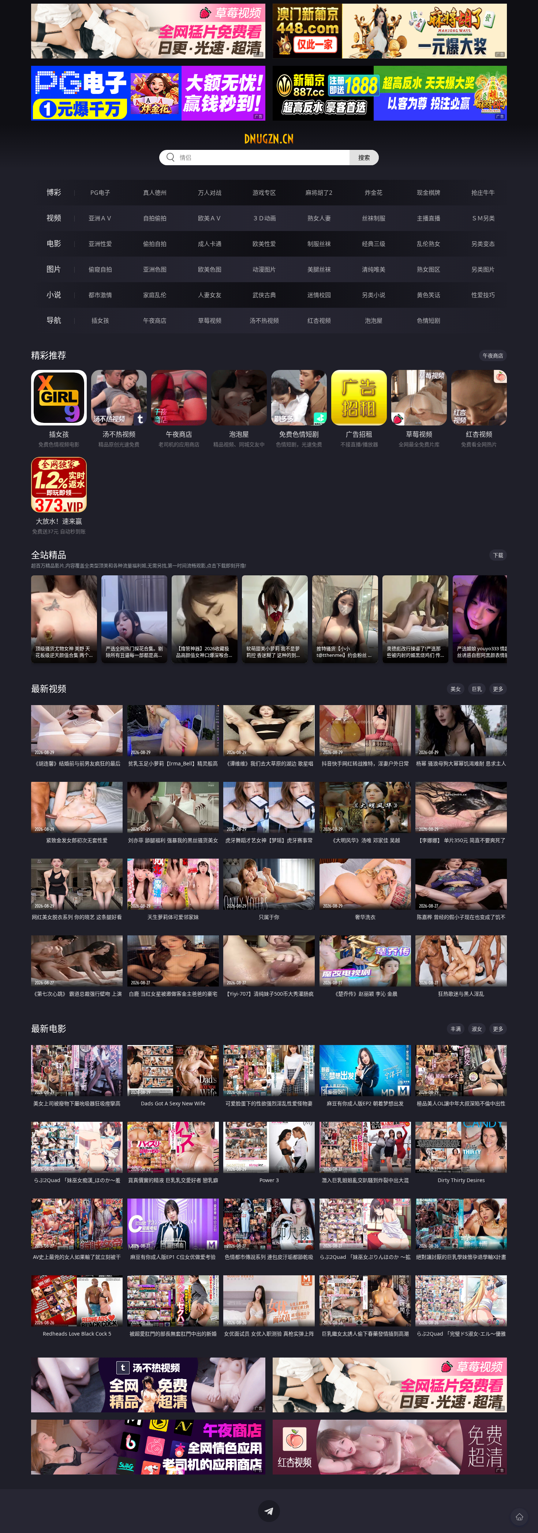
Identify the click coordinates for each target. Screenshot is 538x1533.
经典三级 (373, 244)
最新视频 (48, 688)
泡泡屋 (373, 321)
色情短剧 (428, 321)
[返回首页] (519, 1517)
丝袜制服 (373, 218)
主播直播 (428, 218)
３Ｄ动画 (264, 218)
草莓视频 (209, 321)
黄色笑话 (428, 295)
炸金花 (373, 193)
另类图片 (483, 269)
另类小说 (373, 295)
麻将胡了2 (319, 193)
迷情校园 (319, 295)
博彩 (53, 192)
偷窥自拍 (100, 269)
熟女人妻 (319, 218)
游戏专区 (264, 193)
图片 (53, 269)
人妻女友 (209, 295)
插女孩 (100, 321)
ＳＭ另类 (483, 218)
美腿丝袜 (319, 269)
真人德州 (155, 193)
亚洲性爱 (100, 244)
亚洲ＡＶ (100, 218)
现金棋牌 (428, 193)
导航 (53, 320)
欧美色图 (209, 269)
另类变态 (483, 244)
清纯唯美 (373, 269)
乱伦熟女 (428, 244)
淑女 (477, 1028)
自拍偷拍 (155, 218)
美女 (456, 688)
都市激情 (100, 295)
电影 (53, 244)
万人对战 (209, 193)
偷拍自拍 (155, 244)
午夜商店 (155, 321)
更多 (498, 688)
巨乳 (477, 688)
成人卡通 (209, 244)
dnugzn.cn (269, 139)
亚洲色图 (155, 269)
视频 (53, 218)
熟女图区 (428, 269)
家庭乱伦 (155, 295)
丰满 (456, 1028)
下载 (498, 555)
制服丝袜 (319, 244)
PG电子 (100, 193)
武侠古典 (264, 295)
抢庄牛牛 (483, 193)
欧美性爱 (264, 244)
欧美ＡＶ (209, 218)
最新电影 (48, 1028)
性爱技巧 (483, 295)
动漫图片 (264, 269)
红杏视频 (319, 321)
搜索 (364, 158)
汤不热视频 (264, 321)
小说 (53, 295)
